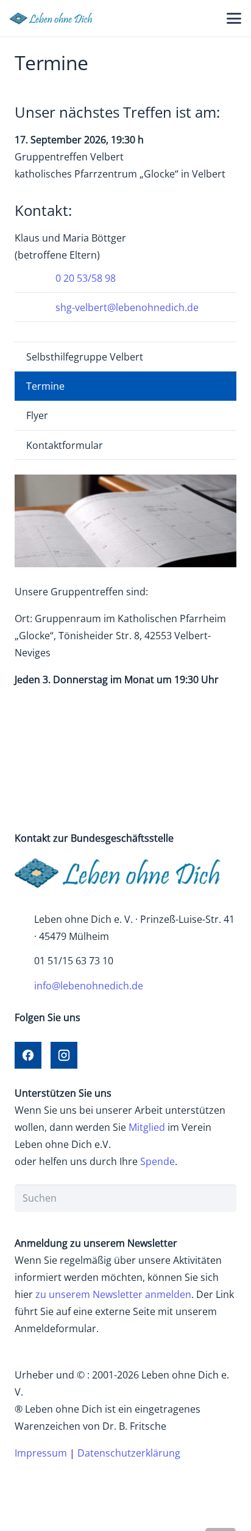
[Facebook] (28, 1055)
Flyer (37, 415)
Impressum (41, 1453)
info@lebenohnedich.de (88, 985)
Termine (45, 386)
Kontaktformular (64, 445)
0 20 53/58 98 (85, 278)
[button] (234, 18)
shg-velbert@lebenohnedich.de (127, 307)
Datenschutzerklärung (128, 1453)
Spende (157, 1161)
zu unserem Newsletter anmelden (113, 1294)
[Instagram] (64, 1055)
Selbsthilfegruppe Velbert (84, 357)
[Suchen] (222, 1198)
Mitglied (147, 1127)
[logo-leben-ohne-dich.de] (54, 18)
